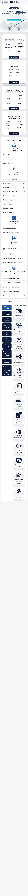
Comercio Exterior (8, 204)
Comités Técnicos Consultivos (11, 287)
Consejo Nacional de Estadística (12, 282)
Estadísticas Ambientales (10, 179)
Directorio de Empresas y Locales (12, 262)
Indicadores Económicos (10, 191)
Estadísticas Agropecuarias (10, 200)
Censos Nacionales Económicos (12, 258)
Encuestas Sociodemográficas (11, 232)
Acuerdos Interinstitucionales (11, 291)
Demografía (6, 155)
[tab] (7, 307)
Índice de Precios (8, 208)
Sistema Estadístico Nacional (11, 278)
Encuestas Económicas (9, 228)
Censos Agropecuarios (9, 254)
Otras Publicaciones (8, 212)
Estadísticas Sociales (9, 159)
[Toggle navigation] (25, 2)
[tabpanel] (18, 403)
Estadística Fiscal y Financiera (11, 196)
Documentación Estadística (10, 296)
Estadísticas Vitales (8, 163)
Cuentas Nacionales (8, 183)
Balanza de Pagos (8, 187)
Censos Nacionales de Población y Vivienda (12, 249)
